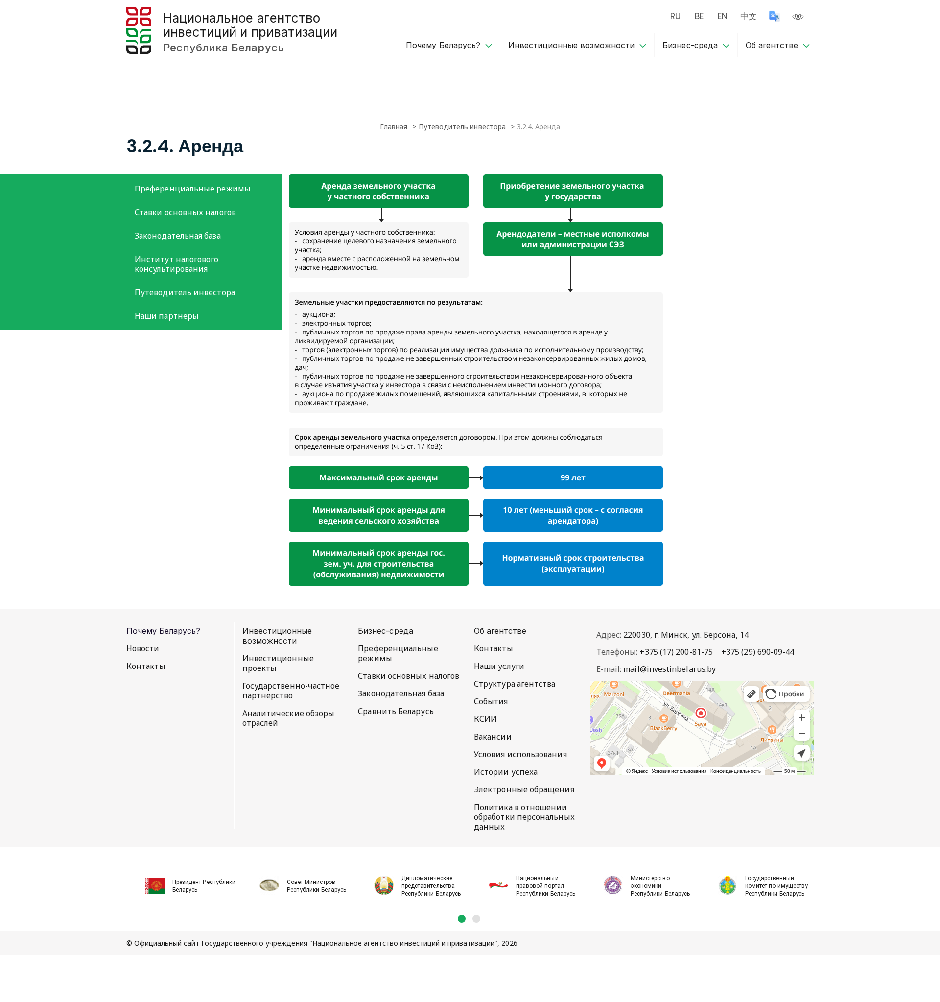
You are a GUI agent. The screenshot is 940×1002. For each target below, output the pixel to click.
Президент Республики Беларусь (203, 886)
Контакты (145, 666)
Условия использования (520, 754)
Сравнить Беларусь (395, 711)
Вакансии (493, 736)
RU (675, 16)
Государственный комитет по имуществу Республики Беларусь (776, 886)
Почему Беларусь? (443, 45)
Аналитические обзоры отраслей (288, 718)
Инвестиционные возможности (571, 45)
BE (699, 16)
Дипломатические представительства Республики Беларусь (431, 886)
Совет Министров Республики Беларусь (316, 886)
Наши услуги (499, 666)
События (491, 701)
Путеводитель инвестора (185, 292)
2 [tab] (476, 919)
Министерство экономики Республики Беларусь (660, 886)
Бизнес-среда (689, 45)
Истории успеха (506, 771)
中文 (748, 16)
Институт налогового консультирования (177, 264)
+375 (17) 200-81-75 (676, 651)
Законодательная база (178, 235)
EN (723, 16)
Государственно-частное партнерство (291, 690)
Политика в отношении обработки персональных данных (524, 817)
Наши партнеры (167, 315)
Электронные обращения (524, 789)
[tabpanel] (183, 880)
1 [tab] (462, 919)
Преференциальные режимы (193, 188)
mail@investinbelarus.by (669, 669)
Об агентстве (772, 45)
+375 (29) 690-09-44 (758, 651)
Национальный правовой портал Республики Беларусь (545, 886)
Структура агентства (515, 683)
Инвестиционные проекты (278, 663)
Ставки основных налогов (185, 212)
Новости (143, 648)
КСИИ (485, 719)
